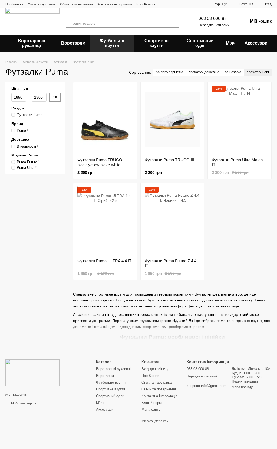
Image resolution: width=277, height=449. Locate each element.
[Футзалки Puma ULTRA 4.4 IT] (105, 220)
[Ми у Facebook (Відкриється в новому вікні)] (163, 4)
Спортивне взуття (156, 43)
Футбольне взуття (112, 43)
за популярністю (169, 72)
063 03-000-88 (213, 18)
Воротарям (73, 43)
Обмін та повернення (76, 4)
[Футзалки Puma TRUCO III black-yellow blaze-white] (105, 119)
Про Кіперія (14, 4)
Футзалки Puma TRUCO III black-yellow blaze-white (102, 162)
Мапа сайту (150, 409)
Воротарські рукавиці (31, 43)
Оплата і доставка (42, 4)
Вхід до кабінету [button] (155, 369)
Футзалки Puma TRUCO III (169, 160)
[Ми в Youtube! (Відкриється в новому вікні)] (169, 4)
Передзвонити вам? (214, 25)
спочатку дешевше (204, 72)
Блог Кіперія (145, 4)
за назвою (233, 72)
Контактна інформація (114, 4)
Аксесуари (256, 43)
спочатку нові (258, 72)
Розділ (17, 108)
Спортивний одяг (200, 43)
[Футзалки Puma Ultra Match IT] (239, 119)
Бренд (17, 124)
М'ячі (231, 43)
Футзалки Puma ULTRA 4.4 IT (104, 261)
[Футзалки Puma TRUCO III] (172, 119)
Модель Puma (24, 155)
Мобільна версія (23, 403)
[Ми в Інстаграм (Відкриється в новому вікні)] (176, 4)
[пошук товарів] (174, 23)
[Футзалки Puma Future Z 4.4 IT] (172, 220)
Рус (224, 4)
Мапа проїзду (242, 387)
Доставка (20, 139)
